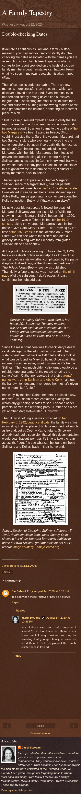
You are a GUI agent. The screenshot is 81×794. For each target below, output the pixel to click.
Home (40, 726)
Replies (20, 610)
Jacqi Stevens (30, 617)
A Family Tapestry (27, 12)
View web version (40, 733)
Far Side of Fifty (22, 591)
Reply (15, 602)
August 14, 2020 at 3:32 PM (51, 591)
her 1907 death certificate (59, 188)
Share (7, 572)
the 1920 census (23, 232)
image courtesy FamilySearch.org (36, 547)
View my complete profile (16, 790)
